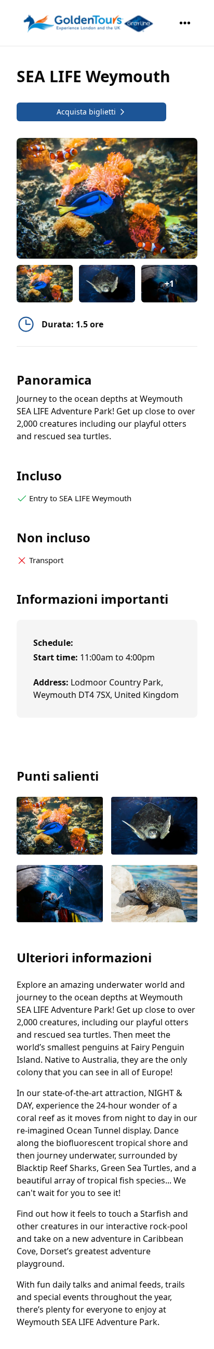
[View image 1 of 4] (45, 283)
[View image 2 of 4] (107, 283)
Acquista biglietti (86, 112)
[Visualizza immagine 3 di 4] (60, 895)
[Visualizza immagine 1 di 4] (60, 827)
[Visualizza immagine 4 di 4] (154, 895)
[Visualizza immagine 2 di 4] (154, 827)
